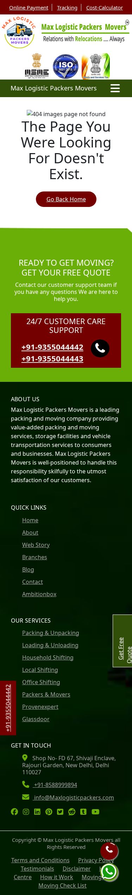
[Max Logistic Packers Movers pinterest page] (50, 812)
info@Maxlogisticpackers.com (73, 797)
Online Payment (28, 7)
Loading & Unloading (50, 645)
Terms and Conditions (40, 860)
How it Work (56, 877)
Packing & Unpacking (50, 633)
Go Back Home (66, 199)
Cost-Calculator (104, 7)
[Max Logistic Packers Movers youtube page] (97, 812)
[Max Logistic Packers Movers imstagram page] (28, 812)
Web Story (36, 545)
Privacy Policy (96, 860)
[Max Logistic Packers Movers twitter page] (62, 812)
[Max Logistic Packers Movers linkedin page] (39, 812)
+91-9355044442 (8, 708)
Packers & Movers (46, 694)
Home (30, 520)
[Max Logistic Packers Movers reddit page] (73, 812)
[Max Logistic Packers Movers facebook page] (16, 812)
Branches (34, 557)
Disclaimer (77, 868)
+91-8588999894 (55, 785)
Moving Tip (96, 877)
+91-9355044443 (52, 358)
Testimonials (37, 868)
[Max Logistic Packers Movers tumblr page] (85, 812)
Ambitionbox (39, 594)
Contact (32, 582)
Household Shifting (48, 657)
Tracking (67, 7)
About (30, 532)
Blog (28, 569)
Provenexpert (40, 707)
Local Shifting (40, 670)
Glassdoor (36, 719)
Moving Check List (62, 885)
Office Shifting (41, 682)
